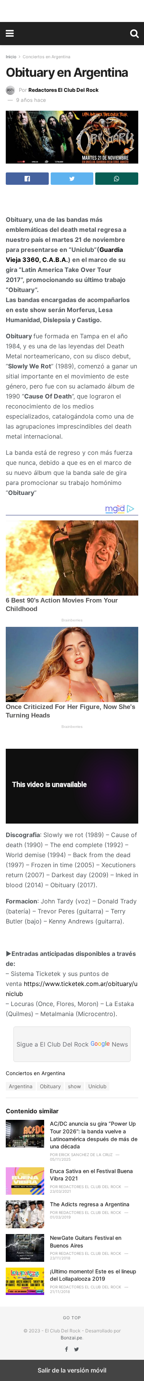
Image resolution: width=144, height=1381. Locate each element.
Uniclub (97, 1086)
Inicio (11, 56)
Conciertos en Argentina (46, 56)
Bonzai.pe (71, 1337)
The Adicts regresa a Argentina (89, 1204)
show (74, 1086)
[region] (72, 9)
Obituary (50, 1086)
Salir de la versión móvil (72, 1370)
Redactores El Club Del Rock (63, 90)
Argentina (21, 1086)
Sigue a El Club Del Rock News (72, 1044)
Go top (72, 1317)
